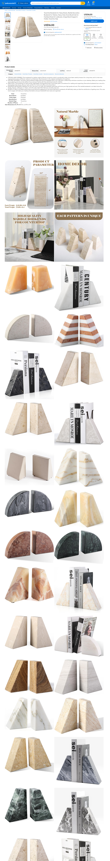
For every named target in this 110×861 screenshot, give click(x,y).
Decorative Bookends (59, 74)
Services (14, 7)
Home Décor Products (21, 10)
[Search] (83, 3)
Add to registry (99, 47)
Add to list (89, 47)
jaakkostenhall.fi (58, 32)
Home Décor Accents (31, 10)
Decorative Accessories (49, 74)
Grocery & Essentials (27, 7)
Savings (19, 7)
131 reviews (54, 21)
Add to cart (94, 21)
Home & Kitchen (11, 10)
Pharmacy (46, 7)
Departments (7, 7)
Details (95, 44)
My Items (58, 7)
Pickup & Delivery (38, 7)
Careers (53, 7)
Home (6, 10)
